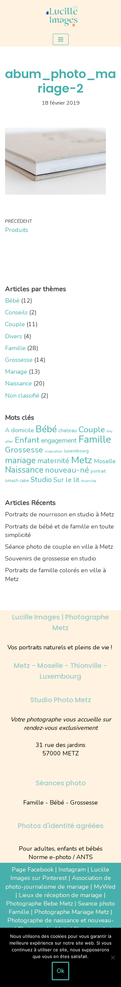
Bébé (12, 301)
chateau (67, 430)
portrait (98, 471)
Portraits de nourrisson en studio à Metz (59, 514)
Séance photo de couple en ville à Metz (59, 547)
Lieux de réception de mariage (60, 895)
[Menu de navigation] (61, 39)
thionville (88, 480)
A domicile (19, 430)
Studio (41, 479)
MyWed (105, 887)
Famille (15, 348)
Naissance (18, 383)
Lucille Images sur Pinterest (60, 873)
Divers (13, 336)
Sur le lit (66, 479)
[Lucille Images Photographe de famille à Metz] (60, 16)
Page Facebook (32, 869)
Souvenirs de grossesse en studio (50, 558)
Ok (60, 971)
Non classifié (22, 396)
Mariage (16, 372)
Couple (15, 324)
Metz (81, 460)
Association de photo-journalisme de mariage (58, 882)
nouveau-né (67, 470)
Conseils (16, 312)
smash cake (17, 480)
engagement (59, 440)
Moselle (105, 461)
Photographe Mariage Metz (71, 912)
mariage (20, 460)
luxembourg (76, 451)
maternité (53, 461)
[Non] (112, 957)
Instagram (72, 869)
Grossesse (19, 360)
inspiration (54, 451)
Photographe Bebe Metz (39, 903)
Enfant (27, 440)
